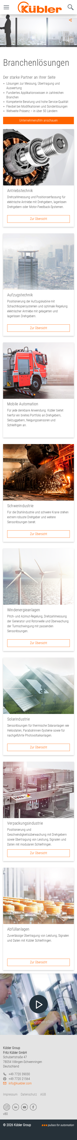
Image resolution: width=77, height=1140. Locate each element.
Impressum (10, 1094)
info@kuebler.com (20, 1083)
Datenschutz (29, 1094)
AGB (43, 1094)
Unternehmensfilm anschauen (38, 120)
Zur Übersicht (38, 219)
